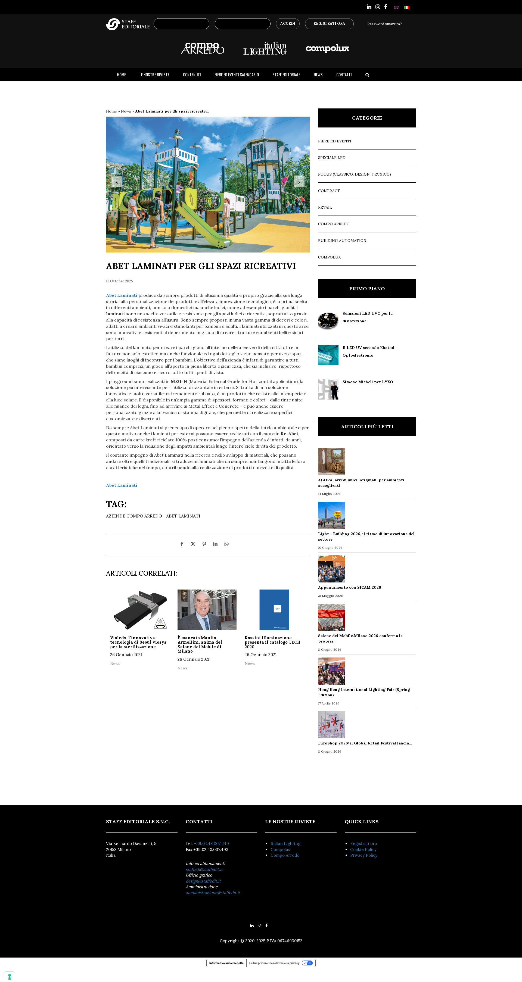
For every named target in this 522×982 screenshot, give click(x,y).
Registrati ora (363, 843)
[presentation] (116, 181)
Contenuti (192, 74)
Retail (325, 207)
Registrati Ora (329, 23)
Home (121, 74)
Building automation (342, 240)
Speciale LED (332, 157)
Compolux (329, 257)
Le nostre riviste (154, 74)
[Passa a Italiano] (407, 7)
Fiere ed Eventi (334, 141)
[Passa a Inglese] (396, 7)
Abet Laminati (183, 516)
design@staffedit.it (203, 881)
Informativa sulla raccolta (226, 963)
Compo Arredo (334, 224)
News (318, 74)
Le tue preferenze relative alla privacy (274, 963)
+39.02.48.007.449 (211, 843)
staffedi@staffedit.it (204, 869)
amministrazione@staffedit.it (213, 892)
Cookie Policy (363, 849)
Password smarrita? (384, 24)
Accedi (287, 23)
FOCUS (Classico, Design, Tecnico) (354, 174)
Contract (329, 190)
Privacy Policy (363, 855)
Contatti (344, 74)
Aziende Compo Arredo (134, 516)
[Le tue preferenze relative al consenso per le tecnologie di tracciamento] (9, 977)
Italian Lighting (285, 843)
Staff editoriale (286, 74)
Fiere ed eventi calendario (237, 74)
